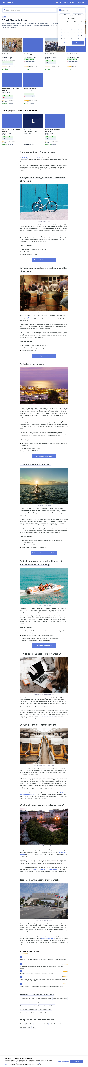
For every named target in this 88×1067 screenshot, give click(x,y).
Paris (31, 1023)
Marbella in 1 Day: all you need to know (28, 1005)
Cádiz (61, 1023)
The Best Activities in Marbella (44, 1009)
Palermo (40, 1023)
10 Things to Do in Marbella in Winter (46, 1005)
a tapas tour (29, 317)
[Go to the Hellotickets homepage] (8, 2)
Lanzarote (56, 1023)
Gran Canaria (23, 1027)
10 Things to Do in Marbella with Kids (28, 1012)
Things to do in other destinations (37, 1019)
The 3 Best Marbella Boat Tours (27, 998)
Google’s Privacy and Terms (38, 1063)
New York (22, 1023)
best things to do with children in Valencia (45, 869)
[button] (12, 54)
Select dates (65, 10)
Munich (51, 1023)
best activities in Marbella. (48, 938)
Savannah (46, 1023)
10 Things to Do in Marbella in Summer (28, 1009)
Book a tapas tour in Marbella (44, 356)
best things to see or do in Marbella (32, 157)
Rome (27, 1023)
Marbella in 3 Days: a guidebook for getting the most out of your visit (35, 1002)
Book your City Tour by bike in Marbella (44, 259)
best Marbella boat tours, (48, 716)
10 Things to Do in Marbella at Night (43, 998)
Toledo (33, 1027)
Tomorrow (78, 14)
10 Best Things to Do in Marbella (60, 998)
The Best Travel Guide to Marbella (37, 994)
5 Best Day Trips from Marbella (44, 1012)
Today (65, 14)
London (35, 1023)
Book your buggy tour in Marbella (44, 456)
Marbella (4, 16)
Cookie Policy (28, 1063)
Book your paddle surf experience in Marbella (44, 553)
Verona (28, 1027)
